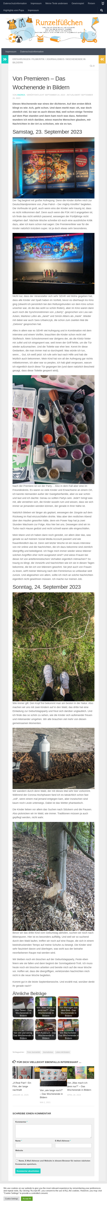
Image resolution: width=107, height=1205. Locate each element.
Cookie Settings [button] (11, 1199)
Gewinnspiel (78, 3)
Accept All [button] (27, 1199)
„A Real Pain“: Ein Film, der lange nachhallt (22, 1086)
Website (19, 1150)
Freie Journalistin (33, 1052)
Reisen (91, 3)
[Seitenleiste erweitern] (4, 59)
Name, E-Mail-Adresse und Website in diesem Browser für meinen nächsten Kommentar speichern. (52, 1162)
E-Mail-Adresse (63, 1141)
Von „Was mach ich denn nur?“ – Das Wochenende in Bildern (79, 1086)
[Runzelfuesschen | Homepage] (53, 29)
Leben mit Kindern (63, 1052)
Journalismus (55, 59)
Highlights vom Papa (13, 10)
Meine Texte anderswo (56, 3)
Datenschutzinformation (15, 3)
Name (18, 1141)
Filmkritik (38, 59)
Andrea (21, 95)
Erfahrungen (21, 59)
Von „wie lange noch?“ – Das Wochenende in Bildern (51, 1094)
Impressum (36, 3)
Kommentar (21, 1122)
